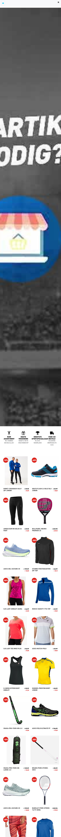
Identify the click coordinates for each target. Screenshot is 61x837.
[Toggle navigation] (3, 3)
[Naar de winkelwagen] (58, 3)
